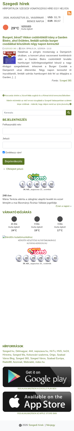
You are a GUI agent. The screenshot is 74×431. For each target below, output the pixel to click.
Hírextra (7, 354)
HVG (59, 351)
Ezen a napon (63, 206)
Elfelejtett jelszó (14, 168)
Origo (53, 354)
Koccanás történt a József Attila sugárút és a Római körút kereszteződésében (37, 95)
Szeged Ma (19, 354)
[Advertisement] (37, 305)
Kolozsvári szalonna (37, 354)
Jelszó (6, 138)
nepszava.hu (41, 351)
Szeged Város (38, 358)
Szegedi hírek (16, 3)
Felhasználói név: (12, 124)
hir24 (66, 351)
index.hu (40, 362)
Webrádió (29, 362)
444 (31, 351)
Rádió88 (7, 362)
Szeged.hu (8, 351)
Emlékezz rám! (13, 152)
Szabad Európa (55, 358)
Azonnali (17, 362)
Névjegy (50, 425)
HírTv (52, 351)
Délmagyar (21, 351)
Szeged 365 (10, 48)
